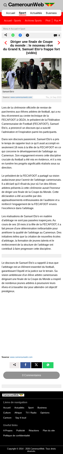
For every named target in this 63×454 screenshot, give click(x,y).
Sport (22, 12)
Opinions (44, 412)
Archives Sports (33, 20)
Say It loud (20, 417)
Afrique (18, 412)
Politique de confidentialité (16, 435)
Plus (56, 20)
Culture (7, 412)
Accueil (10, 13)
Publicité (20, 430)
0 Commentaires (31, 375)
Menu (5, 29)
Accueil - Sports (12, 20)
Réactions (34, 430)
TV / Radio (31, 412)
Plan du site (49, 430)
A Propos (7, 430)
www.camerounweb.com (21, 97)
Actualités (36, 13)
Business (51, 13)
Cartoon (7, 417)
